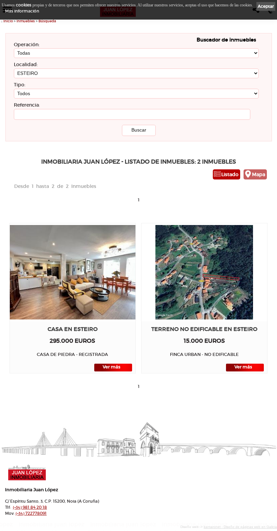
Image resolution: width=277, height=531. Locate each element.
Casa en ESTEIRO (73, 329)
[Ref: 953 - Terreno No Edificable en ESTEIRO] (204, 272)
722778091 (31, 513)
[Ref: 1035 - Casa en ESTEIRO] (72, 272)
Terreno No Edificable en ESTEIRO (204, 329)
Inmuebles (26, 21)
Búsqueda (47, 21)
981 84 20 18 (30, 507)
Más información (22, 10)
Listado (229, 174)
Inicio (8, 21)
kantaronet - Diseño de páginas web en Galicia (240, 527)
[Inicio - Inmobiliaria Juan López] (111, 472)
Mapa (258, 174)
